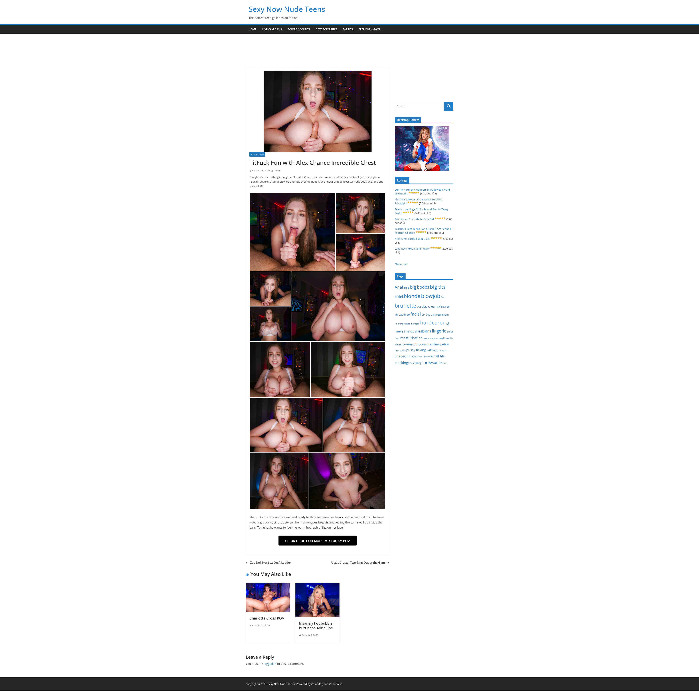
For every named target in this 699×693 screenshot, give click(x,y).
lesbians (424, 331)
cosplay (422, 306)
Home (252, 29)
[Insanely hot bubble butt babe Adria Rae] (317, 585)
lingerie (439, 331)
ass (406, 287)
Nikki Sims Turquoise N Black (412, 238)
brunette (405, 305)
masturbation (411, 338)
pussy (403, 350)
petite (444, 344)
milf (396, 344)
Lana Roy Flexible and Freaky (412, 248)
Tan (412, 363)
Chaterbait (401, 264)
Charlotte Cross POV (266, 618)
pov (397, 350)
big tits (438, 286)
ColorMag (317, 684)
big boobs (419, 287)
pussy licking (416, 350)
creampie (435, 306)
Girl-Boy (426, 314)
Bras (443, 297)
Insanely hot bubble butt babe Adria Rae (316, 625)
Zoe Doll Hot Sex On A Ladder (270, 563)
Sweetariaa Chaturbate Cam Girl (414, 219)
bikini (399, 296)
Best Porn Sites (326, 29)
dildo (406, 314)
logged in (270, 664)
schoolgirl (442, 350)
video (445, 363)
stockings (402, 362)
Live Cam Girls (272, 29)
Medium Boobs (430, 338)
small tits (438, 356)
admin (277, 170)
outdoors (420, 344)
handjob (415, 323)
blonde (412, 296)
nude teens (406, 344)
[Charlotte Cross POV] (268, 585)
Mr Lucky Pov (257, 154)
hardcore (431, 322)
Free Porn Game (370, 29)
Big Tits (348, 29)
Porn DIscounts (299, 29)
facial (415, 314)
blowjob (430, 296)
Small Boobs (423, 356)
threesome (432, 362)
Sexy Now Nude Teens (287, 9)
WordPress (335, 684)
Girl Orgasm (437, 314)
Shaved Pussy (406, 356)
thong (418, 363)
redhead (432, 350)
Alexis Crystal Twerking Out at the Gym (358, 563)
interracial (410, 331)
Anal (399, 287)
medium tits (446, 338)
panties (433, 344)
